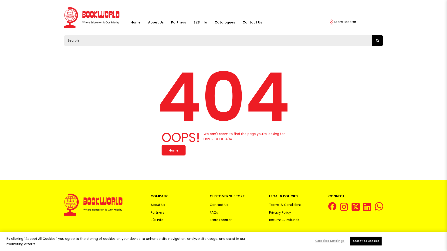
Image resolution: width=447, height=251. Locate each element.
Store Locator (345, 22)
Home (136, 22)
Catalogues (225, 22)
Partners (178, 22)
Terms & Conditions (285, 204)
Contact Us (252, 22)
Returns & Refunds (284, 220)
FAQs (214, 212)
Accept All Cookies (366, 241)
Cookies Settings (330, 240)
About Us (156, 22)
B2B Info (200, 22)
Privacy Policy (280, 212)
